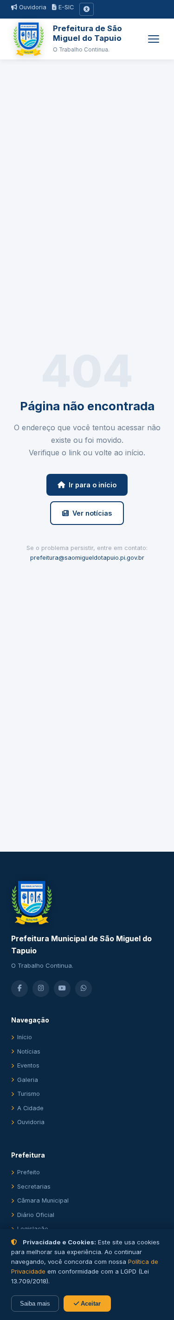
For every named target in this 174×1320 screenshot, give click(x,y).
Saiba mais (35, 1303)
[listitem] (19, 988)
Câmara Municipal (43, 1200)
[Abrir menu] (153, 39)
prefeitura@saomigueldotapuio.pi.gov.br (87, 557)
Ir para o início (92, 485)
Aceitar (90, 1303)
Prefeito (28, 1172)
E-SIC (65, 7)
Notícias (28, 1051)
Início (24, 1037)
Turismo (28, 1093)
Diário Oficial (35, 1214)
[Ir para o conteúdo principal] (86, 9)
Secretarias (34, 1186)
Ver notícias (92, 513)
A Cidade (30, 1108)
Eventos (28, 1065)
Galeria (27, 1079)
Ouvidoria (31, 7)
